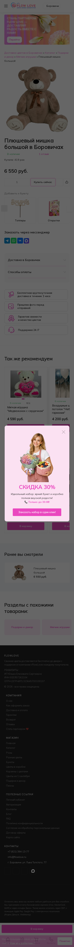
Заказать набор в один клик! (37, 512)
